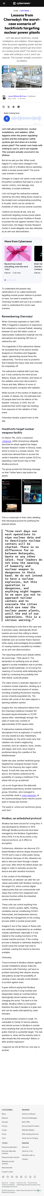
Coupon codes (7, 1172)
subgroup (6, 441)
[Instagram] (12, 1176)
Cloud (4, 1134)
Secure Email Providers (30, 1126)
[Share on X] (8, 107)
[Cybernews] (22, 3)
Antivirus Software (28, 1114)
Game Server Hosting (30, 1138)
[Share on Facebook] (13, 107)
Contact (12, 1183)
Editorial (7, 273)
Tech (4, 1138)
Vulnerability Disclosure (9, 1186)
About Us (25, 1147)
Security (5, 1122)
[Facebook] (7, 1176)
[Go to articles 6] (15, 280)
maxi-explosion (29, 795)
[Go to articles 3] (9, 280)
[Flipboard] (30, 1176)
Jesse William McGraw (17, 96)
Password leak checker (10, 1157)
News (4, 1114)
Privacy (4, 1126)
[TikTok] (16, 1176)
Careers (25, 1159)
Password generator (9, 1147)
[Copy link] (3, 107)
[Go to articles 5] (13, 280)
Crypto (4, 1130)
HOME (15, 11)
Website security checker (8, 1162)
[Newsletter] (34, 1176)
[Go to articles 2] (7, 280)
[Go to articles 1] (5, 280)
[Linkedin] (21, 1176)
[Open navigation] (4, 3)
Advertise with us (28, 1155)
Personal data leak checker (9, 1152)
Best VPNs (26, 1122)
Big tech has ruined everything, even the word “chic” (16, 266)
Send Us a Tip (27, 1151)
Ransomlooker (7, 1168)
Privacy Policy (32, 1183)
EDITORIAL (25, 11)
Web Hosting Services (30, 1134)
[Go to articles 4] (11, 280)
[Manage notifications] (38, 1190)
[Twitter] (3, 1176)
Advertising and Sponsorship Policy (28, 1185)
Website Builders (28, 1130)
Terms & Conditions (8, 1185)
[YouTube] (25, 1176)
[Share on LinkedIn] (18, 107)
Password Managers (29, 1118)
